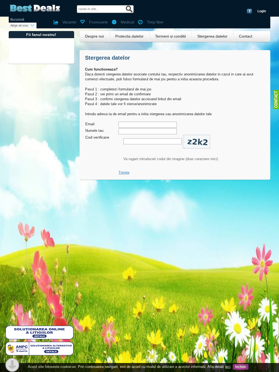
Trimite (124, 172)
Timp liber (155, 22)
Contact (245, 36)
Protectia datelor (129, 36)
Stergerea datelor (212, 36)
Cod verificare (97, 137)
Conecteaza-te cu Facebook (249, 11)
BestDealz (35, 8)
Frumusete (98, 22)
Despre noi (94, 36)
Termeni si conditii (170, 36)
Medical (127, 22)
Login (261, 11)
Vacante (69, 22)
